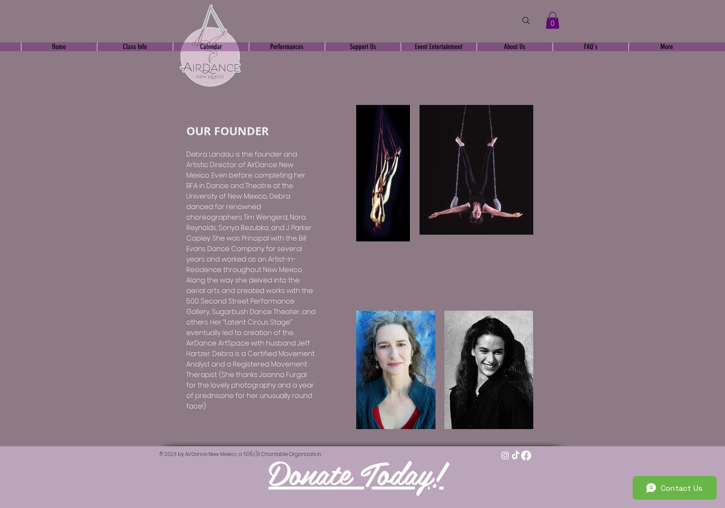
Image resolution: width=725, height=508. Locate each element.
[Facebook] (526, 455)
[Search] (526, 20)
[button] (552, 20)
